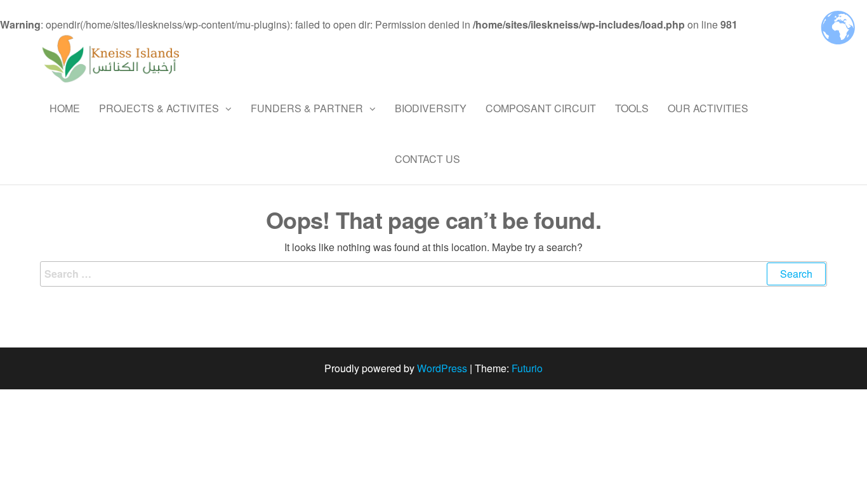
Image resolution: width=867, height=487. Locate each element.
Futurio (527, 368)
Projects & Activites (159, 108)
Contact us (427, 159)
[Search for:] (433, 274)
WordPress (442, 368)
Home (65, 108)
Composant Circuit (541, 108)
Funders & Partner (307, 108)
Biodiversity (431, 108)
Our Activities (708, 108)
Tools (632, 108)
